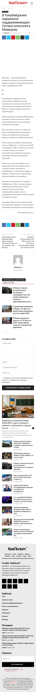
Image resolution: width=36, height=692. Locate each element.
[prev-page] (3, 332)
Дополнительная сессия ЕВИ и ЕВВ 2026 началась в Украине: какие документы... (24, 521)
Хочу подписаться (17, 664)
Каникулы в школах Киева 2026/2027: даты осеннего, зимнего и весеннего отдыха (16, 423)
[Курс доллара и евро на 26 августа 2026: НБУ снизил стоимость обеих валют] (7, 477)
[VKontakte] (9, 586)
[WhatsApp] (18, 37)
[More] (32, 37)
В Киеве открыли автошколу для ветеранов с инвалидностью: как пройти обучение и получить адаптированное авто (22, 295)
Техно (3, 640)
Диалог (31, 212)
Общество (11, 8)
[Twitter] (9, 37)
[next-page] (6, 332)
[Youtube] (15, 586)
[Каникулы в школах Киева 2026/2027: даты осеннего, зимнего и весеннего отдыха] (18, 406)
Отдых (4, 632)
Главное (4, 647)
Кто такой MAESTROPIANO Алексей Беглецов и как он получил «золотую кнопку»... (24, 499)
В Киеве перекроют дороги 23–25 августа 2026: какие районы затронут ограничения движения (22, 322)
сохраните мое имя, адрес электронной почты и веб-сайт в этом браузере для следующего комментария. (17, 380)
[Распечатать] (22, 37)
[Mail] (15, 581)
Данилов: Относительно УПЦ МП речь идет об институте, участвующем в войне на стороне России (26, 242)
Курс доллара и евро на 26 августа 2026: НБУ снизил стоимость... (23, 477)
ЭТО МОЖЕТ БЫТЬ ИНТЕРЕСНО (13, 280)
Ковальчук (5, 428)
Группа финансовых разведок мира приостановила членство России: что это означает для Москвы (9, 242)
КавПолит (7, 33)
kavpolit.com (12, 683)
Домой (4, 8)
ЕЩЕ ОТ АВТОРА (8, 283)
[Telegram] (27, 37)
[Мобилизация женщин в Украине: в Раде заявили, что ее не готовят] (7, 455)
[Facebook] (4, 37)
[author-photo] (18, 264)
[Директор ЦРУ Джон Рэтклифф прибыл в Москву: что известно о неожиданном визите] (7, 487)
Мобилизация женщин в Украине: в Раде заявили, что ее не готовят (24, 455)
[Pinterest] (13, 37)
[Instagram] (9, 581)
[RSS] (20, 581)
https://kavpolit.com (18, 270)
